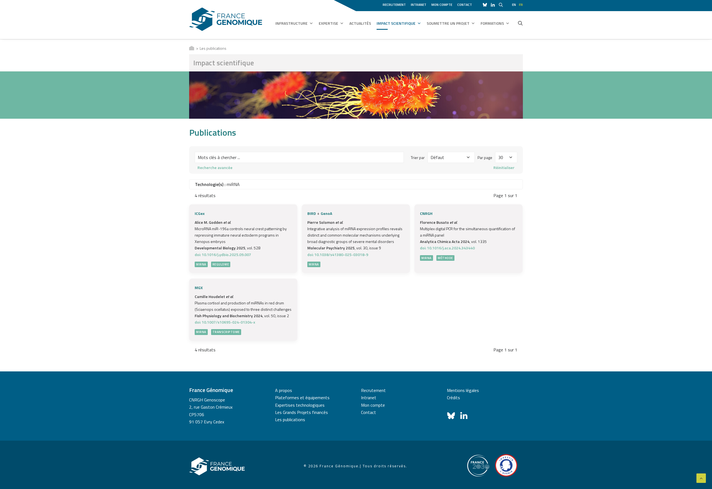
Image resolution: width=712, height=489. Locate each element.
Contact (464, 4)
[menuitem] (395, 4)
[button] (520, 23)
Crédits (453, 397)
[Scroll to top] (701, 477)
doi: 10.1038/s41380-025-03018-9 (337, 254)
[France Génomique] (225, 19)
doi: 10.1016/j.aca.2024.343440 (447, 248)
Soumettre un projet (448, 23)
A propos (283, 390)
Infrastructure (291, 23)
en (514, 4)
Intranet (418, 4)
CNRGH (426, 213)
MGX (199, 288)
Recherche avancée (215, 167)
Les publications (290, 419)
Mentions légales (463, 390)
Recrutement (394, 4)
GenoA (326, 213)
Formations (492, 23)
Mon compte (441, 4)
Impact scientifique (396, 23)
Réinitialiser (504, 167)
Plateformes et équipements (302, 397)
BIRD (311, 213)
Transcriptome (226, 332)
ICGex (200, 213)
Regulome (220, 264)
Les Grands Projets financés (301, 412)
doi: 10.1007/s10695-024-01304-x (225, 322)
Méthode (445, 258)
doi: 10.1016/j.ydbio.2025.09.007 (223, 254)
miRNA (201, 264)
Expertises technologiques (300, 405)
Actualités (360, 23)
